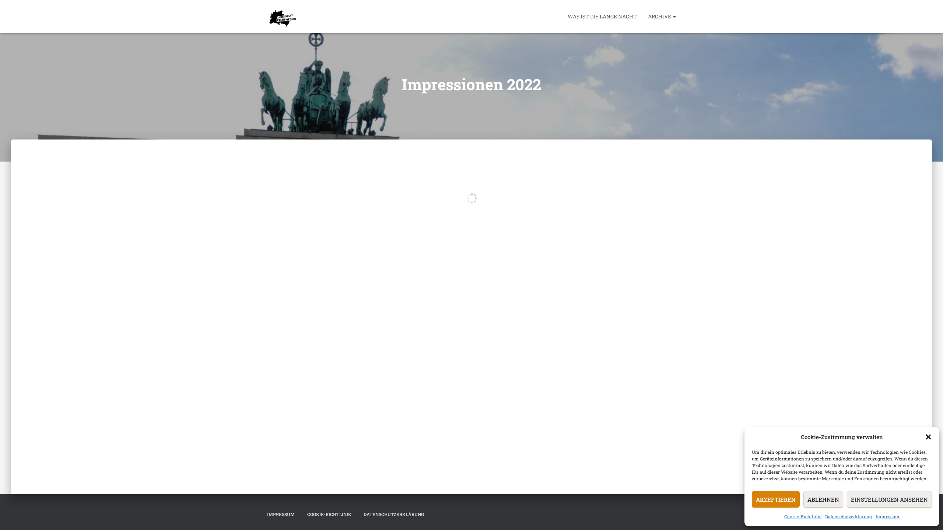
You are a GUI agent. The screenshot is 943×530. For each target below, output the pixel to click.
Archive (660, 16)
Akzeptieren (776, 499)
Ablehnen (823, 499)
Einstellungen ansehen (889, 499)
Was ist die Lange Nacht (602, 16)
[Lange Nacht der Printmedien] (281, 16)
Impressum (888, 516)
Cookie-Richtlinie (802, 516)
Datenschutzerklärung (848, 516)
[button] (928, 437)
